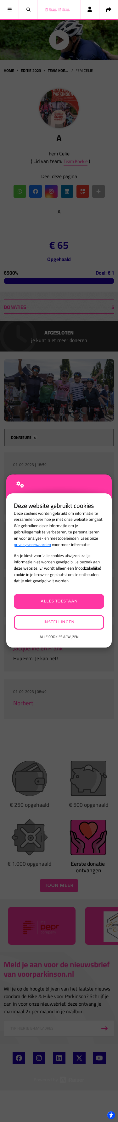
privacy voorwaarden (32, 545)
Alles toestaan (59, 601)
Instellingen (59, 622)
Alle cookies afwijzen (59, 637)
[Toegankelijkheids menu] (111, 1115)
